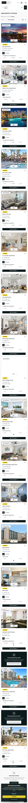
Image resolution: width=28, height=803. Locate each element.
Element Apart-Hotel (7, 421)
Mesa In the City (6, 214)
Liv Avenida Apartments (8, 255)
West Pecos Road (6, 172)
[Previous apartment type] (23, 95)
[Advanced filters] (22, 7)
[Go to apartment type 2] (14, 434)
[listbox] (14, 56)
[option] (14, 56)
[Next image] (16, 40)
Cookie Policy (20, 789)
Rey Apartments (6, 46)
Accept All (14, 796)
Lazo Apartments (6, 297)
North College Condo (7, 380)
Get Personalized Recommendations (14, 663)
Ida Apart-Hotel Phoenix (8, 632)
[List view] (25, 20)
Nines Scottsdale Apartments (9, 464)
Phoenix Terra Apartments (9, 88)
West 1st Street (6, 506)
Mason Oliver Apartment (8, 691)
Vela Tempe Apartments (8, 338)
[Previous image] (11, 40)
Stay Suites (5, 590)
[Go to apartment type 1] (13, 434)
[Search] (25, 7)
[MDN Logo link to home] (6, 2)
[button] (14, 43)
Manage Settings (14, 799)
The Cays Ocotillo (7, 131)
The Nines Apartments (8, 750)
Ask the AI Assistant (14, 782)
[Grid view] (23, 20)
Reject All (14, 793)
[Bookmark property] (25, 44)
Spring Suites (5, 547)
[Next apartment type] (25, 95)
